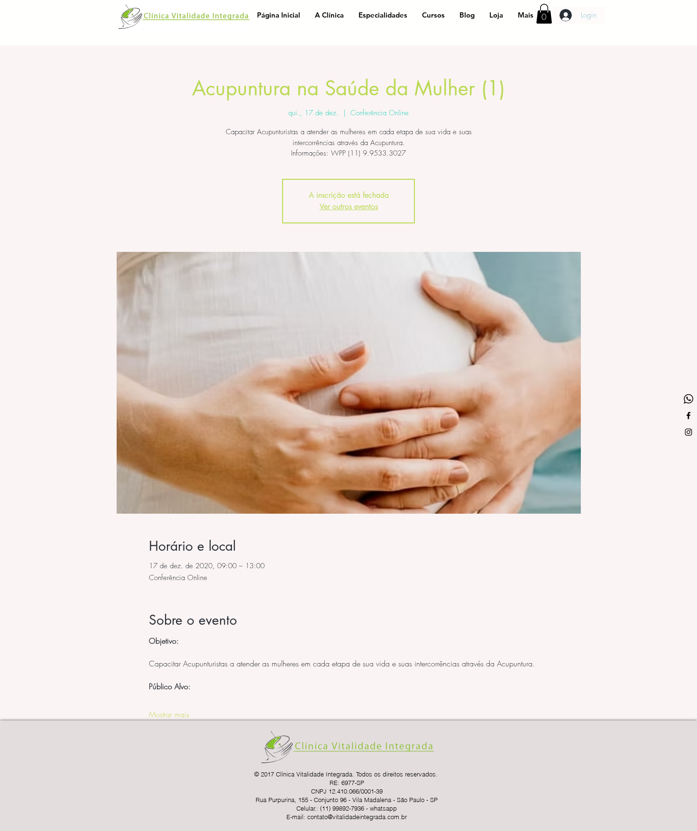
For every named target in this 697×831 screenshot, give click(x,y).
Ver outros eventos (349, 207)
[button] (544, 14)
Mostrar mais (169, 714)
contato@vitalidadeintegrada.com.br (357, 817)
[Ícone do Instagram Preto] (688, 432)
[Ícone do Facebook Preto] (688, 415)
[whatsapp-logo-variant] (688, 399)
